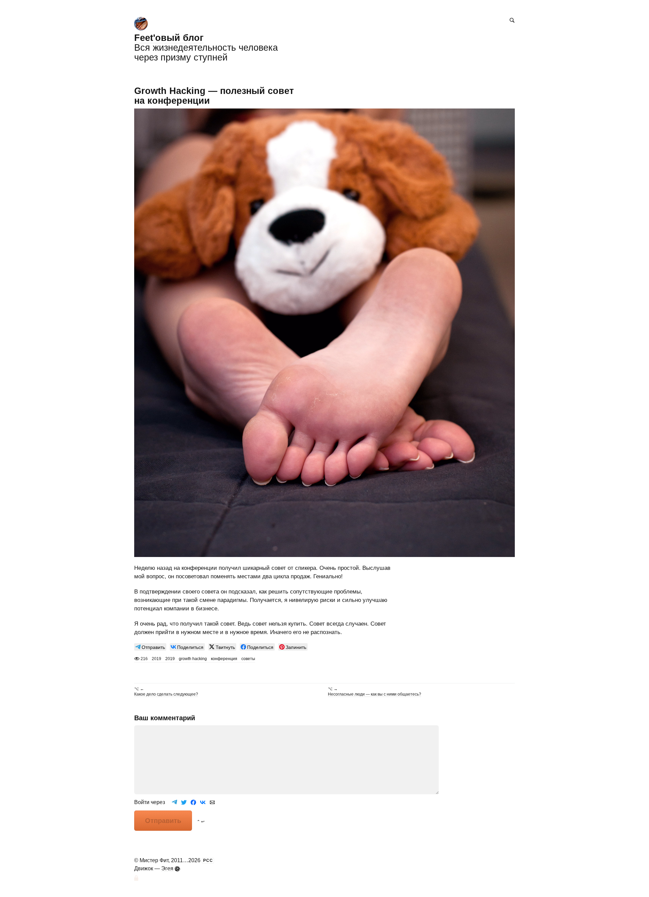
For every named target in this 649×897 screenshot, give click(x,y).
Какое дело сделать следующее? (166, 694)
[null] (150, 647)
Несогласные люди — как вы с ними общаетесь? (374, 694)
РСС (208, 860)
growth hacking (193, 658)
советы (248, 658)
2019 (170, 658)
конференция (224, 658)
